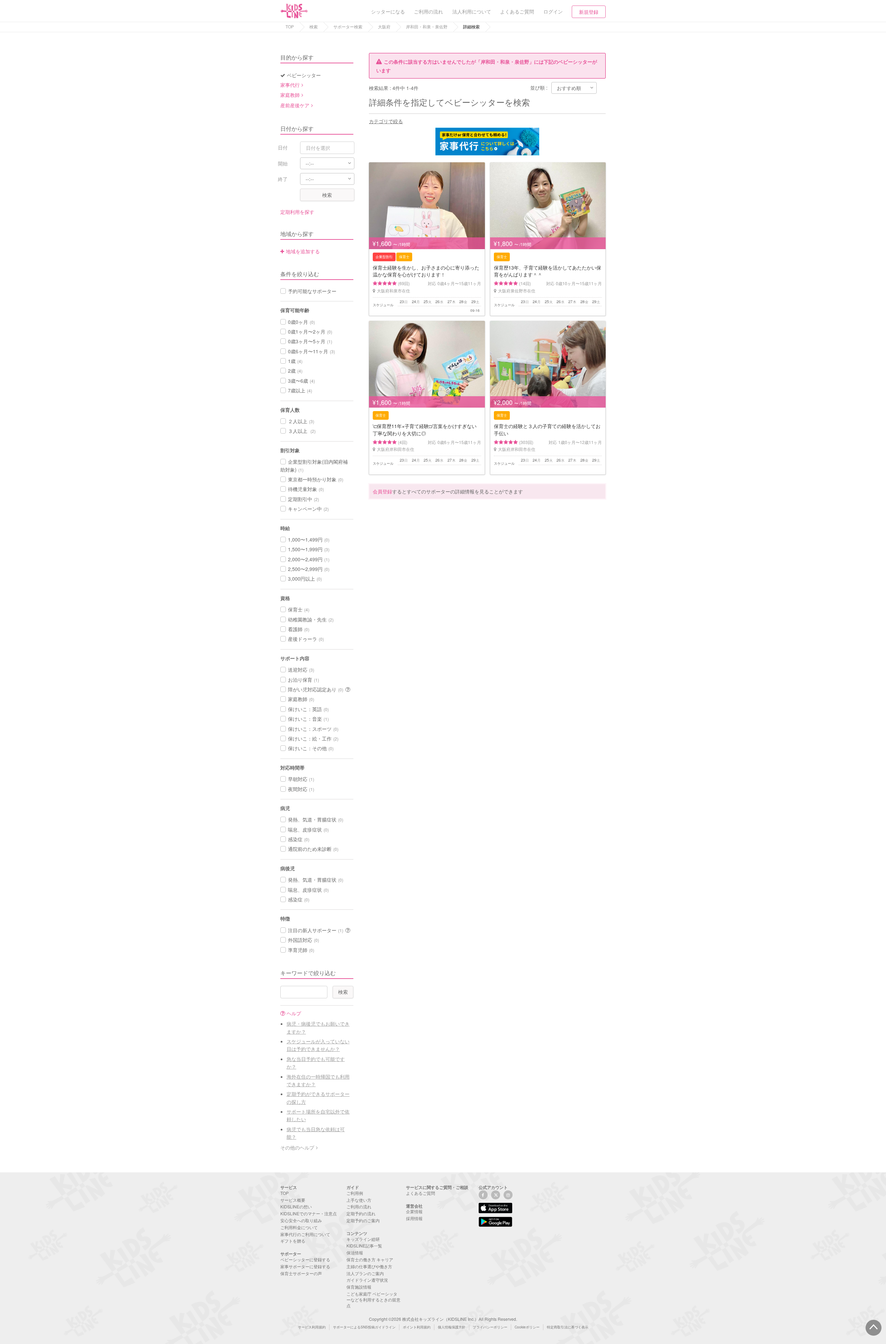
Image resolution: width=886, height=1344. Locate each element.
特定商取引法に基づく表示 (567, 1327)
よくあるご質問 (420, 1193)
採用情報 (414, 1218)
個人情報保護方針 (451, 1327)
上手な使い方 (358, 1200)
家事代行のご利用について (305, 1234)
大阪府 (384, 26)
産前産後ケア (294, 105)
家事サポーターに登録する (305, 1266)
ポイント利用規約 (417, 1327)
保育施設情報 (358, 1287)
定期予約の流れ (361, 1213)
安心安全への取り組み (301, 1220)
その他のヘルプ (297, 1147)
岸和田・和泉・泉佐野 (426, 26)
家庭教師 (290, 94)
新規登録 (588, 11)
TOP (290, 26)
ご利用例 (354, 1193)
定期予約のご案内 (363, 1220)
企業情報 (414, 1211)
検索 (313, 26)
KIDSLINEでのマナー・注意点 (308, 1213)
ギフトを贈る (292, 1241)
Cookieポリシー (527, 1327)
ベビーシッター (304, 75)
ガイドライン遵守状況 (367, 1280)
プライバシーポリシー (490, 1327)
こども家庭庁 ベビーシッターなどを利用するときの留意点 (373, 1299)
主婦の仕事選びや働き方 (369, 1266)
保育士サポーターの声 (301, 1273)
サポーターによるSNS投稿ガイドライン (364, 1327)
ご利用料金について (299, 1227)
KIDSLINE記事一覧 (364, 1245)
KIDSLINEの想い (296, 1206)
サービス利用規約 (312, 1327)
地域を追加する (303, 251)
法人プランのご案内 (365, 1273)
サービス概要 (292, 1200)
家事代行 (290, 84)
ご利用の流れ (358, 1206)
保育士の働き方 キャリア (369, 1259)
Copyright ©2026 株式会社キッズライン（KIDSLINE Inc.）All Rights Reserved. (443, 1319)
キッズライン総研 (363, 1239)
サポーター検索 (347, 26)
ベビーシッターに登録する (305, 1259)
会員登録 (382, 491)
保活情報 (354, 1252)
